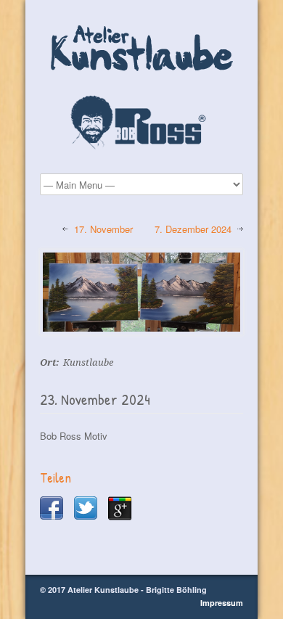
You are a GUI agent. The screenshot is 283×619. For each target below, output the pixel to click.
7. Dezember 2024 (193, 229)
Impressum (221, 602)
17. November (103, 229)
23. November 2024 (95, 399)
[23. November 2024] (141, 292)
